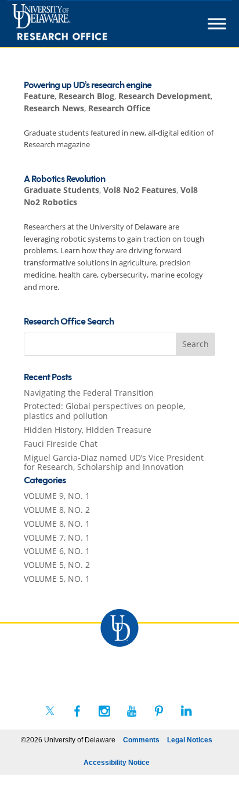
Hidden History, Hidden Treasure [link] (87, 429)
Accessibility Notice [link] (117, 763)
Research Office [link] (119, 108)
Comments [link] (141, 740)
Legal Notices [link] (189, 740)
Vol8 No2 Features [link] (139, 189)
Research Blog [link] (86, 95)
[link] (80, 24)
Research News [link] (54, 108)
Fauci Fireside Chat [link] (60, 443)
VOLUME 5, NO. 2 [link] (57, 564)
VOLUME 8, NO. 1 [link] (57, 523)
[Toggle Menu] (217, 23)
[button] (195, 344)
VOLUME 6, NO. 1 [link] (57, 550)
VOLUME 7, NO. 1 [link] (57, 537)
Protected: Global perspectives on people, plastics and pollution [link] (104, 410)
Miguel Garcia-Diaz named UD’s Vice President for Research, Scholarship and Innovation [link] (114, 462)
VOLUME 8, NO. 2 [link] (57, 509)
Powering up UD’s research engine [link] (87, 85)
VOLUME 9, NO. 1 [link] (57, 495)
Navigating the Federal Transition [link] (89, 392)
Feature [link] (39, 95)
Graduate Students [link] (61, 189)
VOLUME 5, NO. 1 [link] (57, 578)
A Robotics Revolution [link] (64, 179)
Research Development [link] (164, 95)
